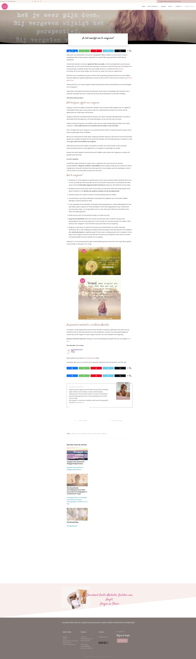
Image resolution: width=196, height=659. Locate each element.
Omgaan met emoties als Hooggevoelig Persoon (75, 463)
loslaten (120, 69)
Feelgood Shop (67, 642)
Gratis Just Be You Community (70, 640)
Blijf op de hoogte (8, 1)
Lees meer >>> (79, 402)
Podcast (65, 638)
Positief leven (105, 32)
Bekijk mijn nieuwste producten (170, 1)
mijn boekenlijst (89, 358)
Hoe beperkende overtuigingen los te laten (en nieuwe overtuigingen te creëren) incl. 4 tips (77, 491)
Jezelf (98, 32)
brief (77, 180)
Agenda (65, 637)
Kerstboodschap (72, 522)
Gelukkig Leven (91, 32)
